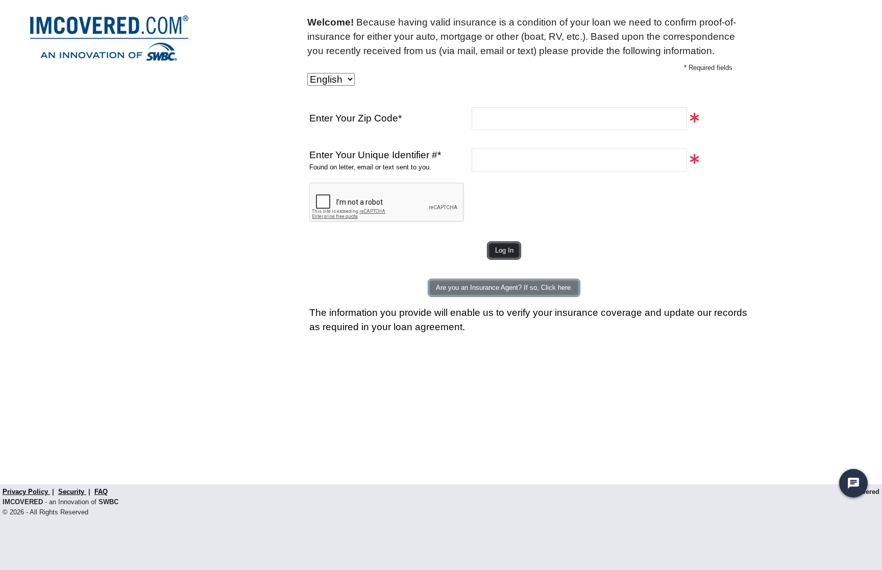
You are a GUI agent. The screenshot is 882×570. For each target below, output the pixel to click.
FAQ (101, 491)
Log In (504, 250)
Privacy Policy (26, 491)
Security (72, 491)
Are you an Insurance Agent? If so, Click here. (504, 287)
